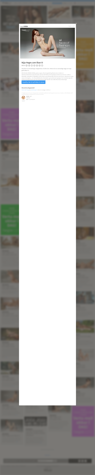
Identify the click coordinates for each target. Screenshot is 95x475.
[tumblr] (34, 65)
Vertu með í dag (25, 90)
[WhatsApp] (40, 65)
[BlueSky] (32, 65)
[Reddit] (42, 65)
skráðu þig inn (34, 90)
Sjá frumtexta (32, 99)
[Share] (27, 65)
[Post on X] (29, 65)
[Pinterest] (37, 65)
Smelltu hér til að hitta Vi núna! (33, 82)
